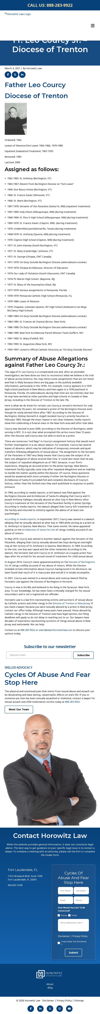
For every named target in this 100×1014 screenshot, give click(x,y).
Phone (63, 915)
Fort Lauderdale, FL (23, 870)
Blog (50, 987)
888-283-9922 (60, 5)
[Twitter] (50, 1008)
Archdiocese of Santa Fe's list (38, 529)
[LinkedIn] (40, 1008)
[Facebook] (30, 1008)
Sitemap (79, 1000)
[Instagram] (59, 1008)
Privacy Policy (80, 936)
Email (74, 915)
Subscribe (83, 655)
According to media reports (20, 519)
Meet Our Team (19, 709)
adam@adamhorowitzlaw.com (55, 630)
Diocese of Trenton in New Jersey (71, 603)
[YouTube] (69, 1008)
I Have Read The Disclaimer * (74, 943)
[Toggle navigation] (93, 25)
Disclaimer (64, 936)
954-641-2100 (15, 885)
